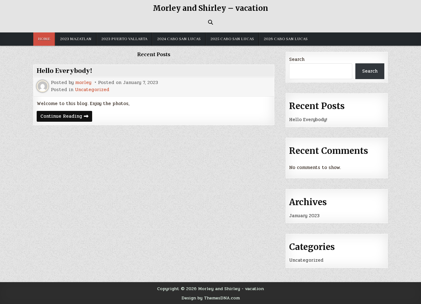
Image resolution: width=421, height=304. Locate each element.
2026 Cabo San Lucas (286, 38)
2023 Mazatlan (76, 38)
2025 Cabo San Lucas (232, 38)
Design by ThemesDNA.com (211, 297)
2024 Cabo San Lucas (179, 38)
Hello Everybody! (64, 70)
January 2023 (304, 215)
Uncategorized (92, 89)
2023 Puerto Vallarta (124, 38)
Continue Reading (66, 117)
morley (83, 82)
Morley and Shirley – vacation (210, 8)
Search (297, 59)
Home (44, 38)
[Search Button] (210, 22)
